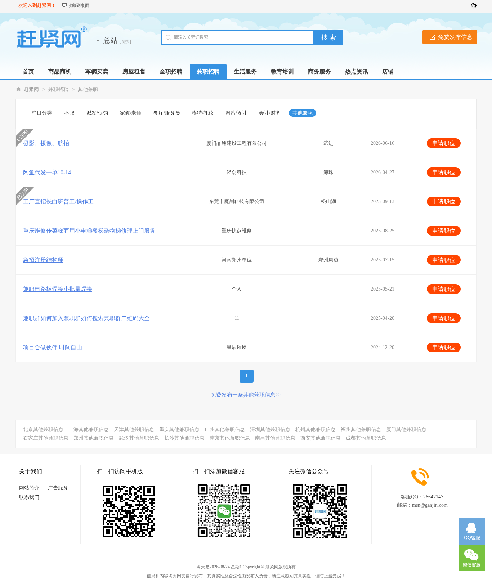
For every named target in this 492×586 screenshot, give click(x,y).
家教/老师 (131, 113)
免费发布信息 (455, 37)
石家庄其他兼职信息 (45, 438)
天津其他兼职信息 (134, 429)
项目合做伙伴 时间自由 (52, 347)
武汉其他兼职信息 (139, 438)
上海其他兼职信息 (88, 429)
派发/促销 (97, 113)
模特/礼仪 (203, 113)
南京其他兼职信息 (230, 438)
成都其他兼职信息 (366, 438)
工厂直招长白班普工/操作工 (58, 201)
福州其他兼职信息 (361, 429)
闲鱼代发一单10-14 (47, 172)
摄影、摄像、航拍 (46, 143)
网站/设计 (236, 113)
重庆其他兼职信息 (179, 429)
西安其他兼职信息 (320, 438)
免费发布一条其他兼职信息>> (246, 395)
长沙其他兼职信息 (184, 438)
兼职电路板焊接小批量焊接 (57, 289)
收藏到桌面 (78, 5)
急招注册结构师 (43, 260)
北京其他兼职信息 (43, 429)
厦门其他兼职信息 (406, 429)
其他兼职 (88, 89)
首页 (28, 71)
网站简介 (29, 488)
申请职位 (443, 143)
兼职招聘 (58, 89)
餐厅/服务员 (166, 113)
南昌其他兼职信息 (275, 438)
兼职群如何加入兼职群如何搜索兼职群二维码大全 (86, 318)
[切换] (125, 41)
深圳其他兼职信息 (270, 429)
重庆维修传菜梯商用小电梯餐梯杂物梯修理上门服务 (89, 231)
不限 (69, 113)
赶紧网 (31, 89)
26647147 (433, 497)
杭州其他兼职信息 (315, 429)
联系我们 (29, 497)
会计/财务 (270, 113)
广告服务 (58, 488)
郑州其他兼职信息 (93, 438)
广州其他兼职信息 (225, 429)
